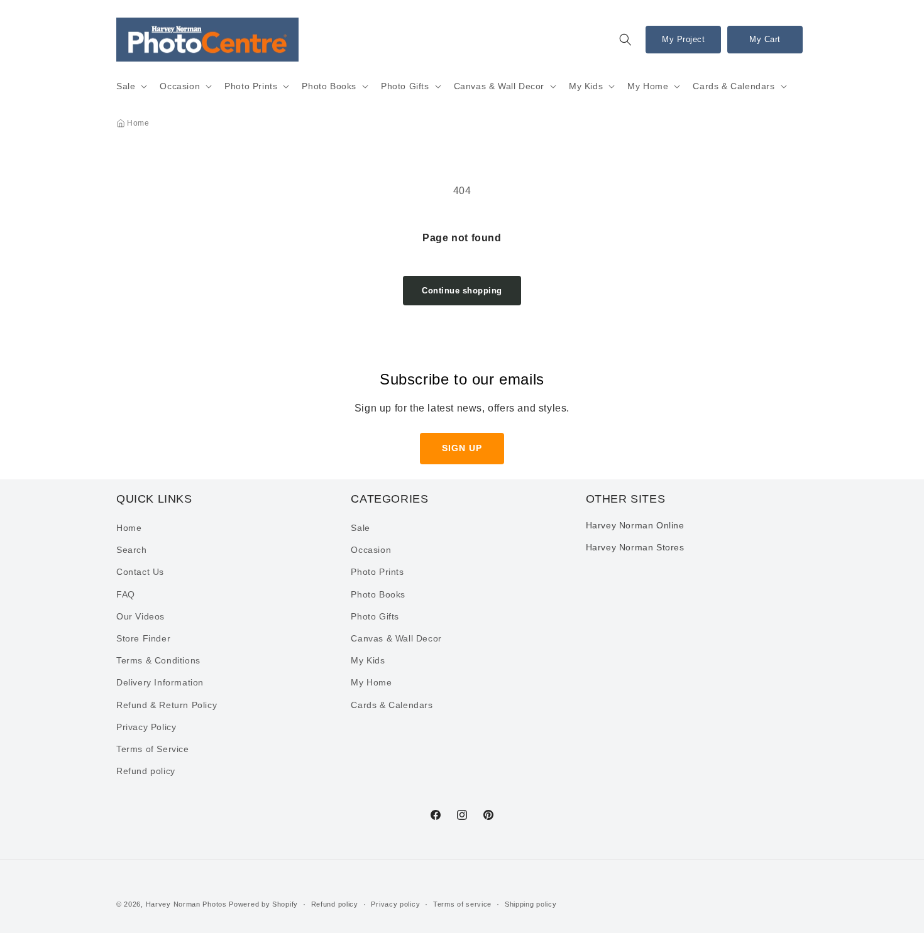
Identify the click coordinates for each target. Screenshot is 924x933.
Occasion (180, 86)
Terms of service (462, 903)
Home (138, 123)
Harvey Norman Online (635, 525)
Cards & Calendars (733, 86)
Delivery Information (160, 683)
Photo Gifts (405, 86)
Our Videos (140, 616)
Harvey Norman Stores (635, 547)
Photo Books (329, 86)
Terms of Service (152, 749)
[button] (625, 39)
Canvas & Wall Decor (499, 86)
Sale (125, 86)
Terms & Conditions (158, 660)
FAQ (125, 594)
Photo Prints (250, 86)
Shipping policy (531, 903)
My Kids (586, 86)
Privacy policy (395, 903)
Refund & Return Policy (166, 705)
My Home (647, 86)
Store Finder (143, 638)
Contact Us (140, 572)
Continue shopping (462, 290)
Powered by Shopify (263, 904)
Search (131, 550)
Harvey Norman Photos (186, 904)
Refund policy (145, 771)
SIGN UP (462, 448)
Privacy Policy (146, 727)
